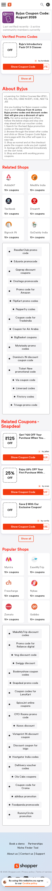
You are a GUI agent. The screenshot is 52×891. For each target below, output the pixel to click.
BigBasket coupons (25, 337)
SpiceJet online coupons (25, 704)
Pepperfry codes (25, 309)
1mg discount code (25, 655)
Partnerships (35, 843)
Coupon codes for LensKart (25, 693)
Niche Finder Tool (27, 847)
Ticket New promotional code (25, 370)
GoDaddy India (39, 232)
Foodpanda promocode (25, 804)
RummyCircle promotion (25, 815)
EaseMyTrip (37, 567)
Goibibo (34, 614)
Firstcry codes (25, 396)
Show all (26, 78)
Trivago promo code (25, 405)
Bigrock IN (10, 232)
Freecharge (11, 591)
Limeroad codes (25, 388)
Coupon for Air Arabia (25, 329)
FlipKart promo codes (25, 301)
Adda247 (9, 185)
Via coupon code (25, 380)
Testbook (9, 209)
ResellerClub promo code (25, 251)
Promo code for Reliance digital (25, 645)
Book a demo (17, 843)
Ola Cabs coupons (25, 776)
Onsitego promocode (25, 281)
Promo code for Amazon (25, 291)
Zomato (8, 614)
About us (12, 853)
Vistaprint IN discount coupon (25, 735)
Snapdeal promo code (25, 683)
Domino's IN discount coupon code (25, 359)
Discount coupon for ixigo (25, 747)
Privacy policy (28, 872)
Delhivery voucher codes (25, 767)
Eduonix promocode (25, 261)
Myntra (8, 567)
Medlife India (37, 185)
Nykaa (33, 591)
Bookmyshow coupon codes (25, 673)
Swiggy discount (25, 663)
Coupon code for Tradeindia (25, 319)
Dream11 (35, 209)
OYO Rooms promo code (25, 716)
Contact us (26, 853)
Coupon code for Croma (25, 786)
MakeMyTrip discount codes (25, 633)
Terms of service (44, 872)
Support (40, 853)
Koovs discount (25, 725)
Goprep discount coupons (25, 271)
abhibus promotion (25, 796)
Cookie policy (29, 883)
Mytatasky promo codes (25, 347)
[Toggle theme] (48, 5)
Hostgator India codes (25, 757)
